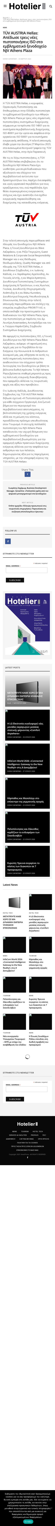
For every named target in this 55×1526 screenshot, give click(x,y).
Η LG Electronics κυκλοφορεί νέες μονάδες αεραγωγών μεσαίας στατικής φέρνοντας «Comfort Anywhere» (25, 728)
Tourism (33, 956)
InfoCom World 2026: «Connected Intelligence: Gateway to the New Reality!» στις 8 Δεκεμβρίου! (25, 764)
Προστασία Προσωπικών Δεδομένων (27, 1146)
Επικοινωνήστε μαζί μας (27, 1150)
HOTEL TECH (7, 913)
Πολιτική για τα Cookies (27, 1143)
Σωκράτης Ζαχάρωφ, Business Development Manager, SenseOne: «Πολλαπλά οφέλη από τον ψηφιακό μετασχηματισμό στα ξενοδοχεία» (27, 491)
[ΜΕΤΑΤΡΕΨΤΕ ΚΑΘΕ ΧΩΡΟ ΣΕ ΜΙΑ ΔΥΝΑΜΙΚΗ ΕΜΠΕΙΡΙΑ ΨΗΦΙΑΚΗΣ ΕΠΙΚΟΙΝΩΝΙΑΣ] (27, 691)
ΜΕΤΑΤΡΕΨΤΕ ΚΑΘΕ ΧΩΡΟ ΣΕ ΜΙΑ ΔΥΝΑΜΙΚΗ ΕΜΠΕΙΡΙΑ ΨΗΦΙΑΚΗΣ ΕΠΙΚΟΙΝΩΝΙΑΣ (25, 696)
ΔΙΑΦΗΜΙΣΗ (10, 1139)
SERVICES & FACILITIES (18, 1135)
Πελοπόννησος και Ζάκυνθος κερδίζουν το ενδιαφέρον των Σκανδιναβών (23, 832)
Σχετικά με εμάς (26, 1139)
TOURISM (25, 1131)
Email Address (13, 566)
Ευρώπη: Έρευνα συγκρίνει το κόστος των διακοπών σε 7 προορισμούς (23, 866)
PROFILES (34, 1135)
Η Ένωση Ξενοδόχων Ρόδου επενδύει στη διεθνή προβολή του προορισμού (39, 1040)
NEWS (5, 27)
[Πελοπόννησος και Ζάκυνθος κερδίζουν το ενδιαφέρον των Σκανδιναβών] (27, 827)
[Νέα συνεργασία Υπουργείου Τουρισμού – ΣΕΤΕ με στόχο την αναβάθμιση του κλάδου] (14, 1022)
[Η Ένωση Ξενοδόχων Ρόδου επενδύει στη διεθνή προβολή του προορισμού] (40, 1022)
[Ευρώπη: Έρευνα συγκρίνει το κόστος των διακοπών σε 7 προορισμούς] (27, 861)
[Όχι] (51, 1508)
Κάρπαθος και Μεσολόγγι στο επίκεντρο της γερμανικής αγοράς (25, 800)
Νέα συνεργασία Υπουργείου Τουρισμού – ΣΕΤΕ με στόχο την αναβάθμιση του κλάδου (14, 1040)
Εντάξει (28, 1521)
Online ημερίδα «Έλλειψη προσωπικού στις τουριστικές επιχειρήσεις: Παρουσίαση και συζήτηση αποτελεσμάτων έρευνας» (27, 508)
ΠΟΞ (44, 1135)
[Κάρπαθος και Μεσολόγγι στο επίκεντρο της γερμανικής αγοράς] (27, 793)
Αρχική (6, 17)
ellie (9, 703)
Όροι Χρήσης (43, 1139)
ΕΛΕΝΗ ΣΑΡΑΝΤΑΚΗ (10, 59)
